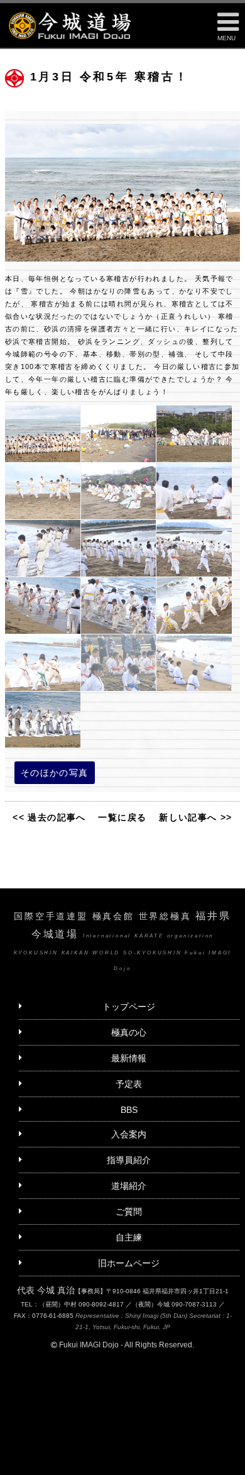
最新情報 (128, 1058)
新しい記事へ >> (195, 817)
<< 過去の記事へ (49, 817)
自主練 (129, 1237)
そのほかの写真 (55, 773)
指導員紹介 (129, 1160)
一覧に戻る (122, 817)
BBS (129, 1110)
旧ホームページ (129, 1263)
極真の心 (128, 1032)
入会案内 (128, 1134)
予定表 (129, 1084)
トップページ (128, 1007)
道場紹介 (128, 1186)
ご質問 (129, 1212)
